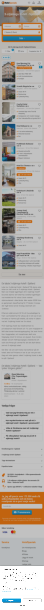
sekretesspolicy (32, 589)
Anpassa (22, 606)
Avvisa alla (32, 600)
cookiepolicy (6, 591)
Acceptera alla (11, 600)
